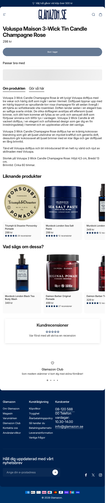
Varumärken (10, 418)
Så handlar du (37, 423)
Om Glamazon (11, 408)
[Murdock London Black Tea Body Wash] (22, 273)
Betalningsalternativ (40, 427)
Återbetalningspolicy (41, 418)
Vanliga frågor (37, 437)
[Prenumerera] (55, 472)
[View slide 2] (51, 380)
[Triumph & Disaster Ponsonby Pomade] (22, 202)
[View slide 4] (57, 380)
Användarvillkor (12, 432)
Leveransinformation (41, 432)
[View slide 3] (54, 380)
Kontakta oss (10, 427)
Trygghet (34, 413)
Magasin (8, 413)
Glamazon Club (11, 423)
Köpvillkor (35, 408)
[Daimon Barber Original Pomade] (62, 273)
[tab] (14, 89)
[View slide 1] (47, 380)
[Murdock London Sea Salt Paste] (62, 202)
